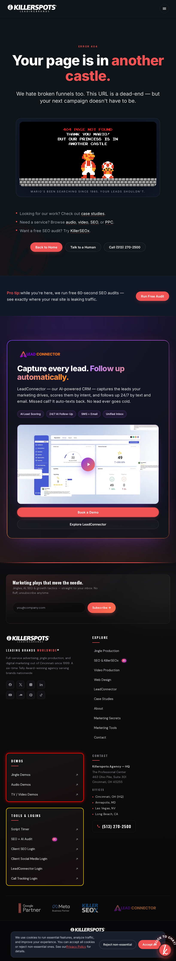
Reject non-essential (117, 944)
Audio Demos (21, 785)
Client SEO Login (23, 849)
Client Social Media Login (29, 859)
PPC (109, 222)
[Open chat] (165, 950)
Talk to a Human (83, 247)
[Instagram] (31, 685)
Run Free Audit (152, 296)
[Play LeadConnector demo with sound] (88, 464)
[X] (20, 685)
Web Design (102, 680)
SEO (94, 222)
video (83, 222)
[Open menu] (164, 8)
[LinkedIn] (41, 685)
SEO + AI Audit (33, 839)
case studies (93, 213)
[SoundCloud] (20, 695)
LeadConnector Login (26, 869)
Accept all (150, 944)
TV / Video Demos (24, 794)
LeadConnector (105, 689)
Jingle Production (106, 651)
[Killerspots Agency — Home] (32, 8)
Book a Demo (88, 512)
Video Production (107, 670)
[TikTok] (41, 695)
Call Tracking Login (24, 878)
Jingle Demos (20, 775)
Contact (100, 737)
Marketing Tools (105, 728)
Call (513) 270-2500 (124, 247)
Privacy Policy (76, 946)
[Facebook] (10, 685)
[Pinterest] (31, 695)
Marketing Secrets (107, 718)
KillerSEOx (80, 230)
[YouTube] (10, 695)
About (98, 708)
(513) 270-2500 (116, 826)
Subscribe (101, 608)
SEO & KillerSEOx (109, 660)
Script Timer (20, 829)
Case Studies (103, 699)
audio (71, 222)
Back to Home (46, 247)
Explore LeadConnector (88, 524)
